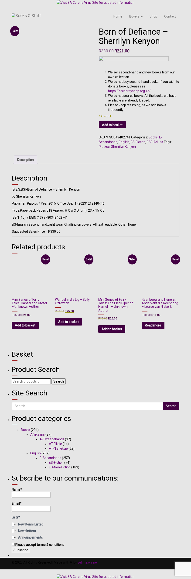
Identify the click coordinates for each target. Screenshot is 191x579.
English (124, 142)
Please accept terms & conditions (39, 544)
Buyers (134, 16)
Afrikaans (37, 434)
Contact (170, 16)
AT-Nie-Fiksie (58, 448)
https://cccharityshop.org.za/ (129, 91)
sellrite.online (87, 562)
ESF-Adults (155, 142)
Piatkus (104, 146)
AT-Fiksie (55, 444)
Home (117, 16)
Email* (16, 503)
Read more (153, 325)
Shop (153, 16)
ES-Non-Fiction (60, 467)
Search (58, 381)
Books (153, 137)
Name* (17, 489)
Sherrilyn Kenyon (123, 146)
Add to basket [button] (25, 325)
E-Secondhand (50, 458)
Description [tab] (25, 160)
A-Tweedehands (52, 439)
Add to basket (112, 125)
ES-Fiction (138, 142)
